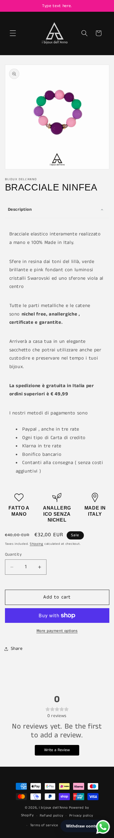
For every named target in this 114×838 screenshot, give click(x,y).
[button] (13, 33)
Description (20, 209)
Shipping (36, 544)
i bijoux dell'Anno (54, 807)
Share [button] (17, 648)
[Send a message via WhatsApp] (103, 827)
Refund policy (51, 815)
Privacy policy (81, 815)
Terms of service (44, 825)
